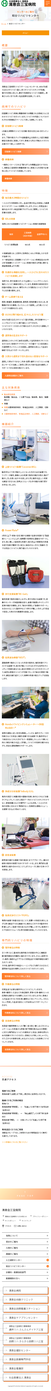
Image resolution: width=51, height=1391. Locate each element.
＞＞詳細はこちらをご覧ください (14, 1142)
